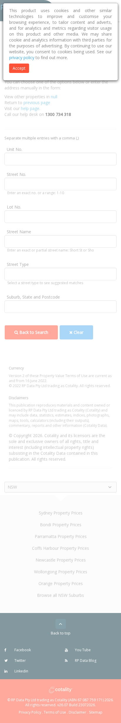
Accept (19, 68)
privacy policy (21, 57)
